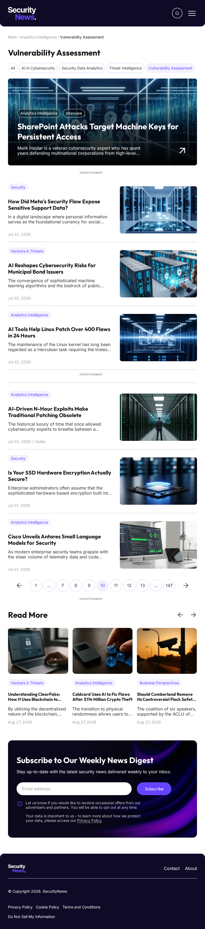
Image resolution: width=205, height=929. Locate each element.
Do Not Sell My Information (31, 916)
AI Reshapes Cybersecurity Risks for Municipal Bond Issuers (52, 268)
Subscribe (154, 788)
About (191, 868)
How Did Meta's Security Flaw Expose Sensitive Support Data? (54, 204)
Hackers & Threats (27, 251)
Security (18, 187)
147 (169, 585)
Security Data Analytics (82, 68)
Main (12, 37)
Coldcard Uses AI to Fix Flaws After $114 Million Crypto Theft (102, 697)
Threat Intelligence (125, 68)
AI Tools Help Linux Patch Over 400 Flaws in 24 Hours (59, 332)
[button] (180, 615)
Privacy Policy (20, 907)
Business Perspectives (159, 683)
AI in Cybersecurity (38, 68)
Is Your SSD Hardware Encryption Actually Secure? (59, 475)
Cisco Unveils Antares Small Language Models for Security (54, 539)
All (13, 68)
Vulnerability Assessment (170, 68)
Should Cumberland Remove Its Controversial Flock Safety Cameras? (166, 697)
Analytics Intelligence (38, 37)
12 (129, 585)
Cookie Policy (47, 907)
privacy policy (89, 820)
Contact (172, 868)
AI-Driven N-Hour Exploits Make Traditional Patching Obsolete (48, 412)
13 (142, 585)
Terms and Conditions (81, 907)
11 (116, 585)
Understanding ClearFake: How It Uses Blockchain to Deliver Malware (34, 697)
